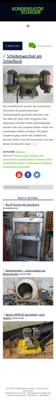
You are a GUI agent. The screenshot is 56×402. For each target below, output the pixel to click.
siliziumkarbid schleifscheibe (16, 166)
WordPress (33, 395)
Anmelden (44, 395)
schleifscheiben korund (14, 162)
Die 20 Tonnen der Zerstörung (22, 204)
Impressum (28, 390)
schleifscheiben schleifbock (39, 162)
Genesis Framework (16, 395)
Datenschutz (42, 388)
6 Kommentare (44, 46)
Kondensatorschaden (28, 10)
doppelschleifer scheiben (26, 155)
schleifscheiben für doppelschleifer (35, 159)
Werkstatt (20, 151)
